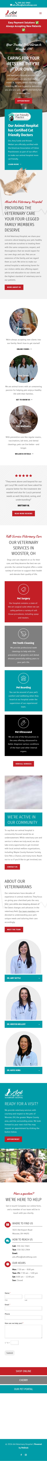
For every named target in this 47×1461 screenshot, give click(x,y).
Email (7, 1304)
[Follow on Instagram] (26, 1455)
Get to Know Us (23, 400)
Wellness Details (23, 454)
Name (7, 1293)
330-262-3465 (24, 2)
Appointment (23, 101)
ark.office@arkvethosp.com (24, 1257)
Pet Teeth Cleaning (23, 643)
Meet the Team (14, 929)
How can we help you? (14, 1323)
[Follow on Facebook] (21, 1455)
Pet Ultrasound (23, 732)
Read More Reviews (23, 513)
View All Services (23, 764)
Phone (7, 1314)
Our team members (27, 911)
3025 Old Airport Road (22, 1230)
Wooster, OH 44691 (20, 1233)
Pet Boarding (23, 687)
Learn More (13, 164)
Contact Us (12, 867)
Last (26, 1300)
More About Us (14, 287)
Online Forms (23, 349)
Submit (10, 1353)
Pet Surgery (23, 598)
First (6, 1300)
